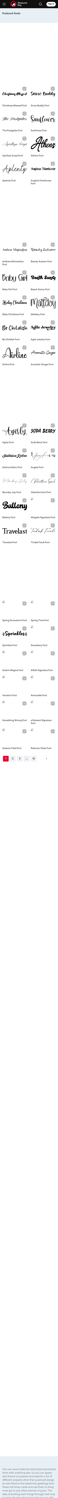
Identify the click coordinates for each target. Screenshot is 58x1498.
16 (33, 759)
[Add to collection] (24, 89)
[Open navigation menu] (4, 4)
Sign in (51, 4)
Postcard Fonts (11, 13)
